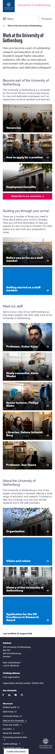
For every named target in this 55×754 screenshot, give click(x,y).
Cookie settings (10, 743)
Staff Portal (10, 711)
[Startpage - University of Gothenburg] (45, 743)
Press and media (11, 724)
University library (13, 715)
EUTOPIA (7, 728)
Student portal (11, 707)
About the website (12, 732)
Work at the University (13, 720)
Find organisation (11, 676)
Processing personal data (15, 737)
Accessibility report (12, 747)
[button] (19, 18)
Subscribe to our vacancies (26, 196)
